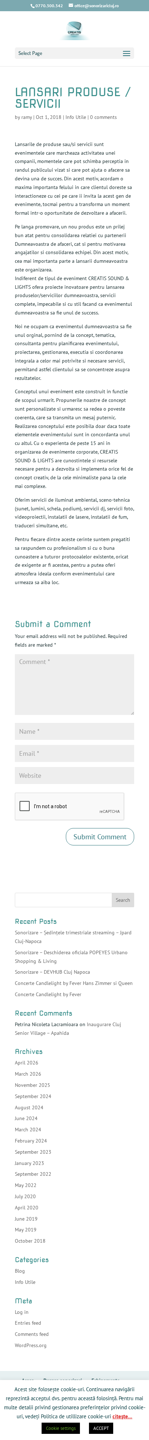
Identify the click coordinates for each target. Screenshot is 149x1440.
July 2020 (25, 1196)
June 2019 (26, 1219)
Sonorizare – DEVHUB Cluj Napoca (52, 972)
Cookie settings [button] (61, 1428)
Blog (20, 1271)
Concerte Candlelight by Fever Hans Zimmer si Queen (74, 983)
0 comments (103, 117)
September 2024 (33, 1096)
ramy (26, 117)
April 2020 (26, 1207)
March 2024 (28, 1129)
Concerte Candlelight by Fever (48, 994)
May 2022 (26, 1185)
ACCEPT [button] (101, 1428)
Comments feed (32, 1334)
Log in (22, 1312)
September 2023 (33, 1152)
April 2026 (26, 1062)
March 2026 (28, 1074)
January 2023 (29, 1163)
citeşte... (122, 1416)
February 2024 (31, 1140)
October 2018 (30, 1241)
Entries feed (28, 1323)
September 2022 (33, 1174)
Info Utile (75, 117)
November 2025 (32, 1085)
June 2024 (26, 1118)
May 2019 (26, 1229)
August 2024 (29, 1107)
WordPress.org (31, 1345)
